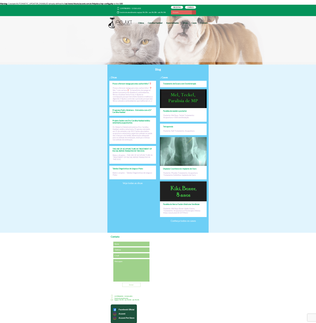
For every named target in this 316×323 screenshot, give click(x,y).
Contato (204, 23)
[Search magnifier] (194, 12)
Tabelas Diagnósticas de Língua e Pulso (127, 169)
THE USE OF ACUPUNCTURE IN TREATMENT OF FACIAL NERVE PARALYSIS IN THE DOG (132, 150)
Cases (194, 23)
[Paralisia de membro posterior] (183, 107)
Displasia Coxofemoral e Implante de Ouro (180, 169)
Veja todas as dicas (133, 183)
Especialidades (172, 23)
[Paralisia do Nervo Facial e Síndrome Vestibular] (183, 200)
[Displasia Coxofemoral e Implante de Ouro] (183, 165)
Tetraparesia (168, 127)
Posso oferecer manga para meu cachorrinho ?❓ (131, 84)
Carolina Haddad (155, 23)
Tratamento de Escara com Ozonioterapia (179, 84)
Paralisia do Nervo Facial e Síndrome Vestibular (181, 204)
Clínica (141, 23)
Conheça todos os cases (183, 220)
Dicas (185, 23)
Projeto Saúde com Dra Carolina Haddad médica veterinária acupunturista (131, 122)
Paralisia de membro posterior (175, 111)
